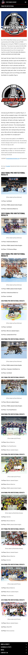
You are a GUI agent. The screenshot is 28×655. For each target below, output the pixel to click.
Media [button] (2, 650)
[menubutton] (25, 2)
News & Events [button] (5, 644)
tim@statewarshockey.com (12, 158)
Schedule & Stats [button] (6, 647)
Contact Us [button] (4, 652)
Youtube (8, 166)
